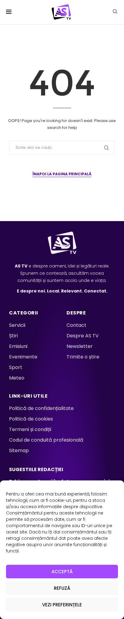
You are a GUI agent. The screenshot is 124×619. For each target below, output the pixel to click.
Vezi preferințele (62, 605)
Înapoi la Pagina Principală (62, 174)
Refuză (62, 588)
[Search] (115, 12)
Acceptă (62, 571)
